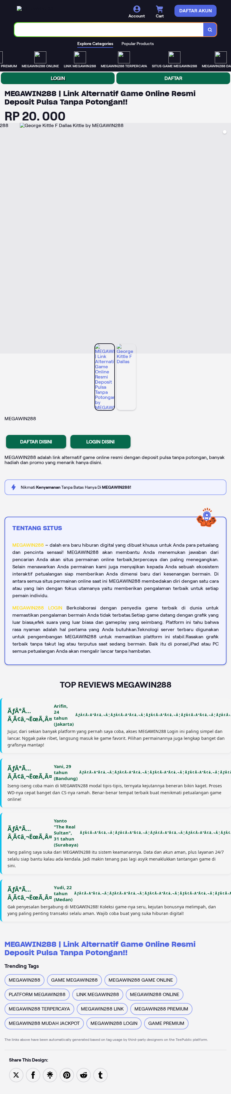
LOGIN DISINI (100, 441)
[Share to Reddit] (83, 1074)
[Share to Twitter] (16, 1074)
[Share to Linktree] (50, 1074)
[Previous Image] (5, 239)
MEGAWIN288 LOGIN (37, 607)
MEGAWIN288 (28, 545)
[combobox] (109, 29)
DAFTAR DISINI (36, 441)
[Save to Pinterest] (67, 1074)
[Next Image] (226, 239)
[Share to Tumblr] (100, 1074)
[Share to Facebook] (33, 1074)
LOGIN (58, 78)
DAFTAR (173, 78)
